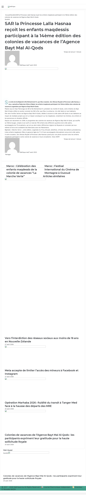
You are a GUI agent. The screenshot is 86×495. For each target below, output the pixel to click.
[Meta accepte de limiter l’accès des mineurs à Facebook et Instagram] (25, 347)
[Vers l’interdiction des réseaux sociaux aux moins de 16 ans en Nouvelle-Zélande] (25, 179)
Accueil (7, 15)
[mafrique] (11, 7)
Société (12, 15)
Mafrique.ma (24, 65)
